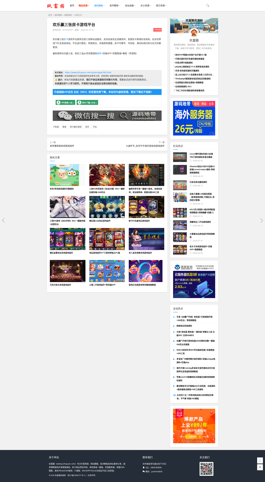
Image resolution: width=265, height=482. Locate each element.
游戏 (64, 126)
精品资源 (83, 5)
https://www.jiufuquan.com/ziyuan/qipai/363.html (88, 72)
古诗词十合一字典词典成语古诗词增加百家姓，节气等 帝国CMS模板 (195, 397)
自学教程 (114, 5)
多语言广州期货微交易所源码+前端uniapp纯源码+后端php (196, 361)
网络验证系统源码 (184, 325)
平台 (95, 126)
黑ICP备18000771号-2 (76, 475)
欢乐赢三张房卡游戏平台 (74, 24)
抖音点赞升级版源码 (184, 62)
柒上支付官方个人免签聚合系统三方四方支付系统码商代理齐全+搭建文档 (206, 74)
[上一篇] (3, 220)
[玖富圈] (55, 8)
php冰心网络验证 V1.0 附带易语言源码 (192, 66)
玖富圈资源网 (60, 475)
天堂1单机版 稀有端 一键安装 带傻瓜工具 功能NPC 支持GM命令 (196, 333)
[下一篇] (261, 220)
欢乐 (87, 126)
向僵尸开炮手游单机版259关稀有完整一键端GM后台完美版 (196, 342)
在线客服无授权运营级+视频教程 (189, 82)
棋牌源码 (68, 15)
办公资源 (145, 5)
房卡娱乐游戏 (76, 126)
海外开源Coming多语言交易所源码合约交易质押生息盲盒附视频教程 (196, 370)
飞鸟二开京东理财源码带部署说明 (189, 90)
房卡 (66, 39)
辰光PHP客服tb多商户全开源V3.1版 (191, 54)
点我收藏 (157, 30)
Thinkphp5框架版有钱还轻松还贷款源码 (193, 78)
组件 (99, 53)
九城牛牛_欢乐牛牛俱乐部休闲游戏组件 (145, 145)
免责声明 (91, 475)
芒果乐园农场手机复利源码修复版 (189, 58)
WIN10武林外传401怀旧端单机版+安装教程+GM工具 (195, 352)
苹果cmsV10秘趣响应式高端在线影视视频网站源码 (196, 379)
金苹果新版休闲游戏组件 (62, 145)
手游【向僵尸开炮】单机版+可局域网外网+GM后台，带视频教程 (194, 318)
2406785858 (155, 467)
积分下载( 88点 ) (89, 102)
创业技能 (129, 5)
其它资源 (160, 5)
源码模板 (98, 5)
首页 (72, 5)
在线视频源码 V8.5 (183, 86)
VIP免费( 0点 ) (67, 102)
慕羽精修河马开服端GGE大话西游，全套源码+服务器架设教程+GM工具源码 (196, 388)
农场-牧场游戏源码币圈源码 (187, 70)
